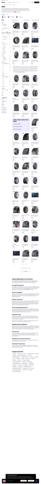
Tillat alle (31, 480)
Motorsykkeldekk (4, 24)
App (16, 2)
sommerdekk (34, 286)
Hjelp (18, 2)
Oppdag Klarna (10, 2)
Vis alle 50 (3, 86)
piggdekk (31, 293)
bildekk (15, 281)
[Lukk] (35, 475)
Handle (13, 2)
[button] (32, 2)
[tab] (3, 14)
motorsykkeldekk (26, 288)
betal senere (32, 328)
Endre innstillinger (10, 480)
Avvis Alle (23, 480)
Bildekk (3, 23)
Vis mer (28, 10)
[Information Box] (17, 20)
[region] (21, 478)
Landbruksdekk (4, 25)
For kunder (3, 0)
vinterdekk (33, 281)
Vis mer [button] (26, 271)
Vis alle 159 (3, 53)
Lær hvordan (18, 11)
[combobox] (27, 20)
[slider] (2, 32)
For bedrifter (6, 0)
